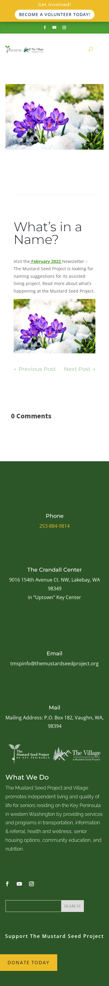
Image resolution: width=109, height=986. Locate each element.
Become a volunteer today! (54, 14)
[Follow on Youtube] (54, 27)
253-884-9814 (54, 526)
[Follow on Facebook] (44, 27)
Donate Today (29, 962)
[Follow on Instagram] (64, 27)
